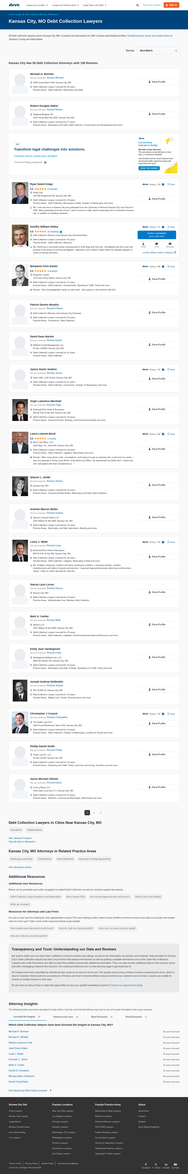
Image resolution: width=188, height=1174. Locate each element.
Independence (34, 830)
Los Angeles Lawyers (62, 1116)
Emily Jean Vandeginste (45, 648)
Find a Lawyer (15, 1111)
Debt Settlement (65, 859)
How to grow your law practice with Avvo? (32, 928)
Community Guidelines (67, 1163)
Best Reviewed (136, 1017)
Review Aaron (54, 782)
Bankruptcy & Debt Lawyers (108, 1111)
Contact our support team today (126, 985)
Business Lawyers (103, 1116)
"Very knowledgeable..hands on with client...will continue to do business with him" (78, 290)
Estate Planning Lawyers (106, 1132)
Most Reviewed (102, 1017)
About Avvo (143, 1111)
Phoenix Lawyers (60, 1143)
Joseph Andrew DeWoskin (46, 681)
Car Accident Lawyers (105, 1137)
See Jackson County (19, 838)
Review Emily (54, 652)
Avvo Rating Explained (148, 1127)
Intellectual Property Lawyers (108, 1148)
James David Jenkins (43, 369)
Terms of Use (15, 1163)
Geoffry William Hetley (44, 226)
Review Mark (54, 620)
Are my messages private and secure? (110, 896)
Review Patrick (55, 308)
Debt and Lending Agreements (95, 859)
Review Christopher (57, 717)
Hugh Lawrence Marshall (45, 401)
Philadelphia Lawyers (62, 1137)
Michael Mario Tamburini (21, 1076)
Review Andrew (55, 513)
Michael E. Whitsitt (18, 1037)
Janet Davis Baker (18, 1048)
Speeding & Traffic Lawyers (108, 1153)
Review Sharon (55, 481)
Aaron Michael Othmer (44, 778)
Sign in (173, 5)
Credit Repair (45, 859)
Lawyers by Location (35, 5)
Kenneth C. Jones (18, 1059)
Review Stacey (55, 588)
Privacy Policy (31, 1163)
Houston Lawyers (60, 1127)
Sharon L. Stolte (40, 477)
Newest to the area (65, 1017)
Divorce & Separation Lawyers (109, 1143)
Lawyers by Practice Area (64, 5)
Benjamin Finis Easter (44, 266)
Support (142, 1121)
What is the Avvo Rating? (148, 896)
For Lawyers (15, 1137)
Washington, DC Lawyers (63, 1132)
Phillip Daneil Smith (42, 746)
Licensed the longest (26, 1016)
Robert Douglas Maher (44, 105)
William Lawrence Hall (20, 1042)
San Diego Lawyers (61, 1153)
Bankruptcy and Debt (21, 859)
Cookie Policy (47, 1163)
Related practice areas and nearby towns (149, 36)
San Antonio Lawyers (62, 1148)
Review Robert (54, 109)
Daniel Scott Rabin (18, 1081)
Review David (54, 340)
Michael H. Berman (42, 74)
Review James (54, 373)
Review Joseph (55, 685)
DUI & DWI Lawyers (104, 1127)
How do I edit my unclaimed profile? (29, 936)
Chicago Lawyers (60, 1121)
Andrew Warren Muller (44, 509)
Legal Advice (15, 1121)
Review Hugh (54, 405)
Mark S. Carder (39, 616)
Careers (142, 1116)
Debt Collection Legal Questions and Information (35, 896)
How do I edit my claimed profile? (76, 928)
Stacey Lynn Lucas (42, 584)
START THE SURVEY (149, 168)
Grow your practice (152, 5)
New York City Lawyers (62, 1111)
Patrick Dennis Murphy (44, 304)
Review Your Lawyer (18, 1116)
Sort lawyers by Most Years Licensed (28, 1090)
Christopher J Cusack (43, 713)
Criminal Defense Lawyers (107, 1121)
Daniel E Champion (19, 1070)
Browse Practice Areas (19, 1127)
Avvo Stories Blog (17, 1132)
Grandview (16, 830)
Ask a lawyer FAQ (75, 896)
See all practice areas (20, 867)
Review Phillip (54, 750)
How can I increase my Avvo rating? (117, 928)
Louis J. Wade (39, 541)
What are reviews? (20, 904)
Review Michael (55, 77)
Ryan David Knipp (41, 184)
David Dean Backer (42, 336)
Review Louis (54, 545)
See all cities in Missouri (21, 841)
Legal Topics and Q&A (93, 5)
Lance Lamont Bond (43, 433)
